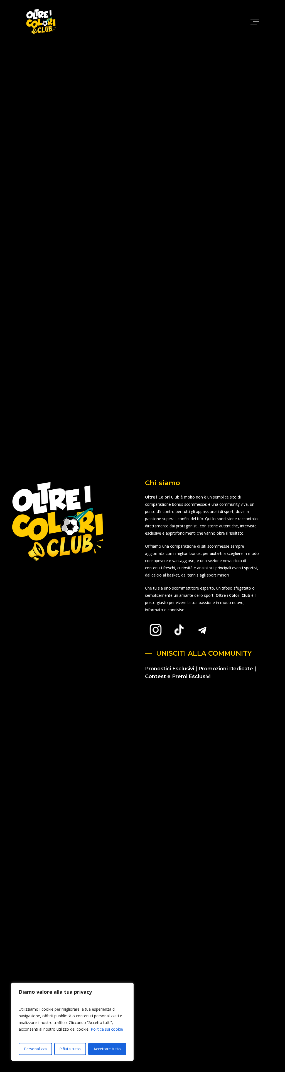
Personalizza (35, 1048)
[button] (255, 22)
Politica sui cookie (107, 1029)
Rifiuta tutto (70, 1048)
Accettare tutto (107, 1048)
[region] (72, 1022)
